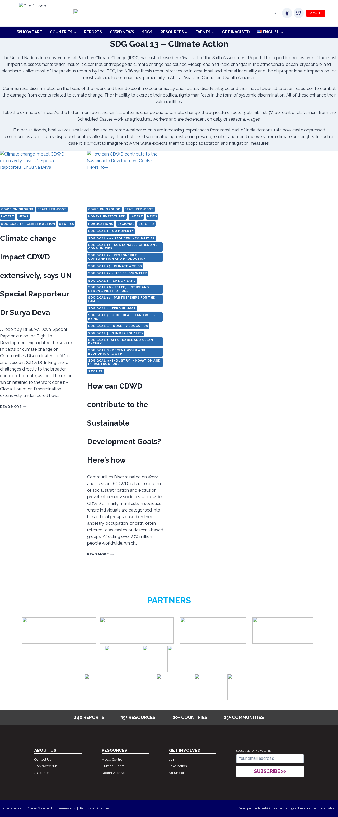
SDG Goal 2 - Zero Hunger (112, 308)
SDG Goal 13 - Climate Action (28, 224)
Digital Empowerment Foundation (311, 808)
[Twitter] (299, 13)
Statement (42, 773)
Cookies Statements (40, 808)
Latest (7, 216)
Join (172, 759)
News (23, 216)
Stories (66, 224)
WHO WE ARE (29, 32)
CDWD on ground (17, 209)
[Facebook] (287, 13)
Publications (100, 224)
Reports (93, 32)
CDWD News (122, 32)
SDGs (147, 32)
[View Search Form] (275, 13)
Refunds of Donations (94, 808)
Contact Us (42, 759)
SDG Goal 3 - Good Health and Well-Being (122, 316)
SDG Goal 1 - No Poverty (111, 231)
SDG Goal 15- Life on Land (112, 280)
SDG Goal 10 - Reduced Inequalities (121, 238)
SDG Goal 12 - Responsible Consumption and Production (117, 257)
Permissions (67, 808)
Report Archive (113, 773)
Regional (125, 224)
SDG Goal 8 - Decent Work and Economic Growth (116, 351)
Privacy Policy (12, 808)
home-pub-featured (107, 216)
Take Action (178, 766)
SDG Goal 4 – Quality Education (118, 326)
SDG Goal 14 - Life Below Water (117, 273)
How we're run (45, 766)
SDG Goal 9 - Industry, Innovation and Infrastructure (124, 362)
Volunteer (176, 773)
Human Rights (113, 766)
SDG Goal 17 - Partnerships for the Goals (121, 299)
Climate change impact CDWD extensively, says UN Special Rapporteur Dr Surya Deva (36, 275)
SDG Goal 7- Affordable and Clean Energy (120, 341)
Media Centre (112, 759)
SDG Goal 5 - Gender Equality (115, 333)
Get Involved (236, 32)
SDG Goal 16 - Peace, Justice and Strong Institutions (118, 289)
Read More (13, 407)
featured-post (51, 209)
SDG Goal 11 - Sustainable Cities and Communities (123, 246)
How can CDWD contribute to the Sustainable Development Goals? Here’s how (124, 423)
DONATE (315, 13)
